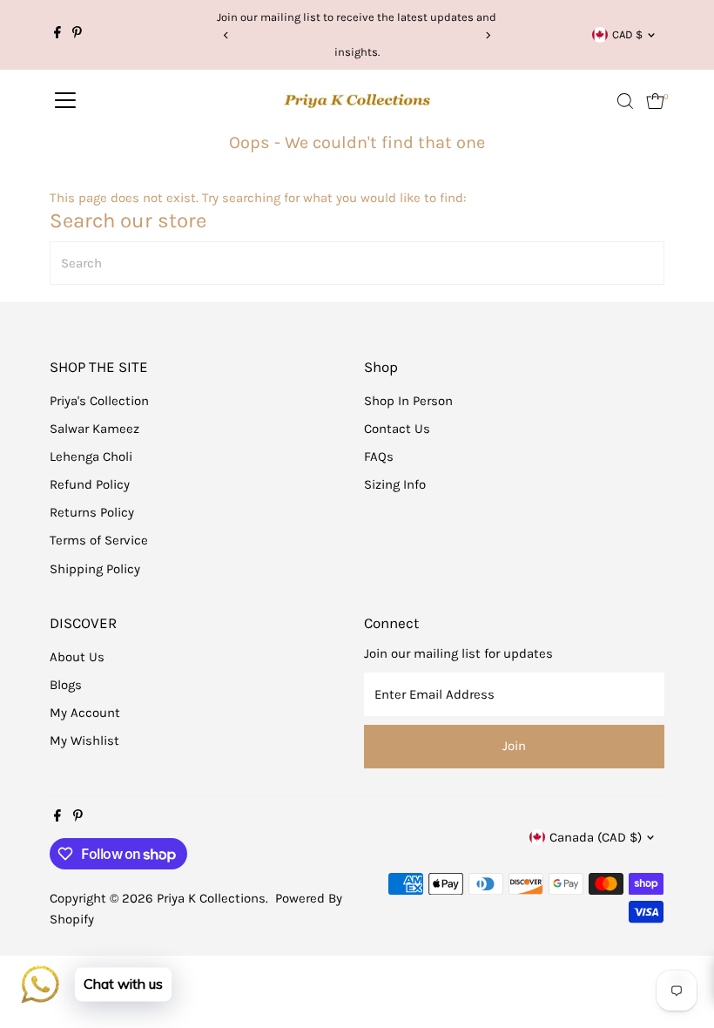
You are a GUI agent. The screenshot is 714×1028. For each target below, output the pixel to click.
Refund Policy (90, 484)
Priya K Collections (211, 898)
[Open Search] (625, 101)
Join (514, 746)
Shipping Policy (95, 569)
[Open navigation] (65, 101)
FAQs (379, 456)
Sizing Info (395, 484)
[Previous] (226, 35)
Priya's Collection (99, 401)
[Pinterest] (77, 35)
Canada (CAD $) (595, 837)
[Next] (487, 35)
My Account (85, 712)
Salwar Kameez (94, 428)
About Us (77, 657)
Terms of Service (99, 540)
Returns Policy (92, 512)
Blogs (66, 685)
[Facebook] (57, 35)
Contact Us (397, 428)
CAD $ (627, 34)
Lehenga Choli (91, 456)
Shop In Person (408, 401)
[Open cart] (655, 101)
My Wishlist (84, 740)
